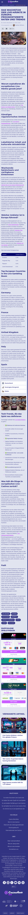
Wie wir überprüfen (13, 843)
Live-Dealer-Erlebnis (20, 419)
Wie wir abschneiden (14, 846)
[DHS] (23, 901)
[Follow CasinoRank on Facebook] (4, 882)
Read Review (13, 654)
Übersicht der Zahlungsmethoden (14, 825)
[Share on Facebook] (6, 28)
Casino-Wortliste (14, 819)
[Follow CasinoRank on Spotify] (19, 882)
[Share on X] (2, 28)
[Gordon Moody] (14, 906)
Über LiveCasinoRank (13, 841)
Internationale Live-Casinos (14, 830)
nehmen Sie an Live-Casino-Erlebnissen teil (12, 185)
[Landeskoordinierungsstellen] (6, 906)
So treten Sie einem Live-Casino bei (14, 797)
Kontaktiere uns (13, 849)
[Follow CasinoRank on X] (11, 882)
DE (13, 886)
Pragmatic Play (18, 230)
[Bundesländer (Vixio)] (16, 901)
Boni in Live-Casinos (14, 822)
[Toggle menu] (2, 2)
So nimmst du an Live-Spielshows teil (13, 809)
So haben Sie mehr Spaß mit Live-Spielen (14, 800)
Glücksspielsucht (14, 827)
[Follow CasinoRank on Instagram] (8, 882)
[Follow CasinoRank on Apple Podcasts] (23, 882)
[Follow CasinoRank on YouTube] (15, 882)
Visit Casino (13, 651)
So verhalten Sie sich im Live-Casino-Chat (14, 806)
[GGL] (7, 901)
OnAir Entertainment (13, 224)
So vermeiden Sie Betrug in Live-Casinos (13, 803)
